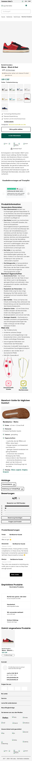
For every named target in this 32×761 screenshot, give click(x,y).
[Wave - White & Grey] (27, 88)
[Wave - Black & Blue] (4, 107)
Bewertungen (7, 493)
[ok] (28, 11)
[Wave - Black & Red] (27, 98)
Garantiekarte (7, 484)
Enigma (24, 470)
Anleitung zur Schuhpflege (11, 489)
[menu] (30, 6)
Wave (13, 470)
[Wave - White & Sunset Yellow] (4, 98)
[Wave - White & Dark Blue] (19, 88)
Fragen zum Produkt (15, 521)
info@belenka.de (12, 677)
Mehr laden (15, 574)
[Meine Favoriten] (17, 6)
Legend (18, 470)
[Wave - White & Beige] (19, 98)
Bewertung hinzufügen (15, 517)
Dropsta (6, 472)
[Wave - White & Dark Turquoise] (12, 98)
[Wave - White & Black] (4, 88)
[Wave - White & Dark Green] (12, 88)
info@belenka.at (12, 679)
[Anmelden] (21, 6)
